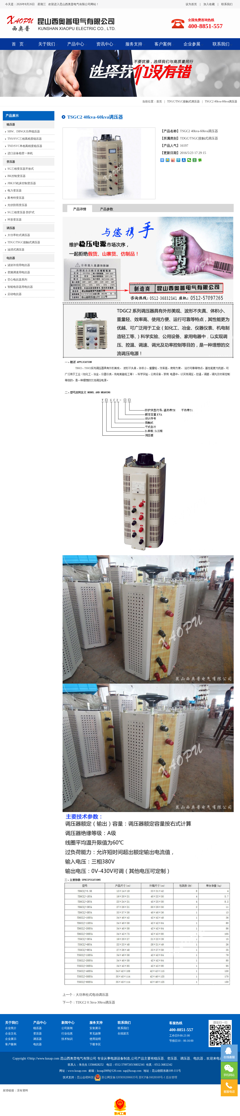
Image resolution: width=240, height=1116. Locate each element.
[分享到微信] (189, 160)
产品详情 (79, 209)
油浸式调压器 (16, 249)
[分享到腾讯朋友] (200, 160)
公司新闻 (67, 1028)
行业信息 (67, 1033)
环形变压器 (15, 219)
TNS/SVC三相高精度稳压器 (25, 138)
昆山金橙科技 (85, 1077)
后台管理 (171, 1077)
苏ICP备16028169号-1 (152, 1077)
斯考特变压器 (16, 197)
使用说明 (95, 1039)
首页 (159, 101)
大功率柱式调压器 (19, 235)
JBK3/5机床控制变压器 (22, 183)
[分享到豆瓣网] (195, 160)
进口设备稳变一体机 (20, 153)
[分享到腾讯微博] (178, 160)
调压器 (11, 228)
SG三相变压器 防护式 (21, 212)
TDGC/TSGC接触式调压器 (24, 242)
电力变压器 (15, 190)
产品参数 (106, 209)
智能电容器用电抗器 (20, 286)
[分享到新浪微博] (173, 160)
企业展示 (10, 1039)
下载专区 (95, 1044)
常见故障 (95, 1033)
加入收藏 (209, 4)
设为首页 (191, 4)
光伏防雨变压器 (17, 205)
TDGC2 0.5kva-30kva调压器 (95, 1002)
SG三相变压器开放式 (21, 168)
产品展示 (12, 115)
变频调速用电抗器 (19, 272)
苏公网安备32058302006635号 (119, 1077)
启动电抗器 (15, 294)
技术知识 (67, 1039)
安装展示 (95, 1028)
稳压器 (11, 124)
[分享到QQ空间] (168, 160)
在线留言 (123, 1033)
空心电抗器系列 (17, 279)
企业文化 (10, 1033)
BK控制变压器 (17, 176)
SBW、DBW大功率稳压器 (24, 131)
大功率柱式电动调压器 (92, 994)
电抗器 (11, 258)
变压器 (11, 161)
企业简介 (10, 1028)
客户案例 (10, 1044)
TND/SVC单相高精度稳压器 (25, 146)
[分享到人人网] (184, 160)
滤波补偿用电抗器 (19, 265)
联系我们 (226, 4)
